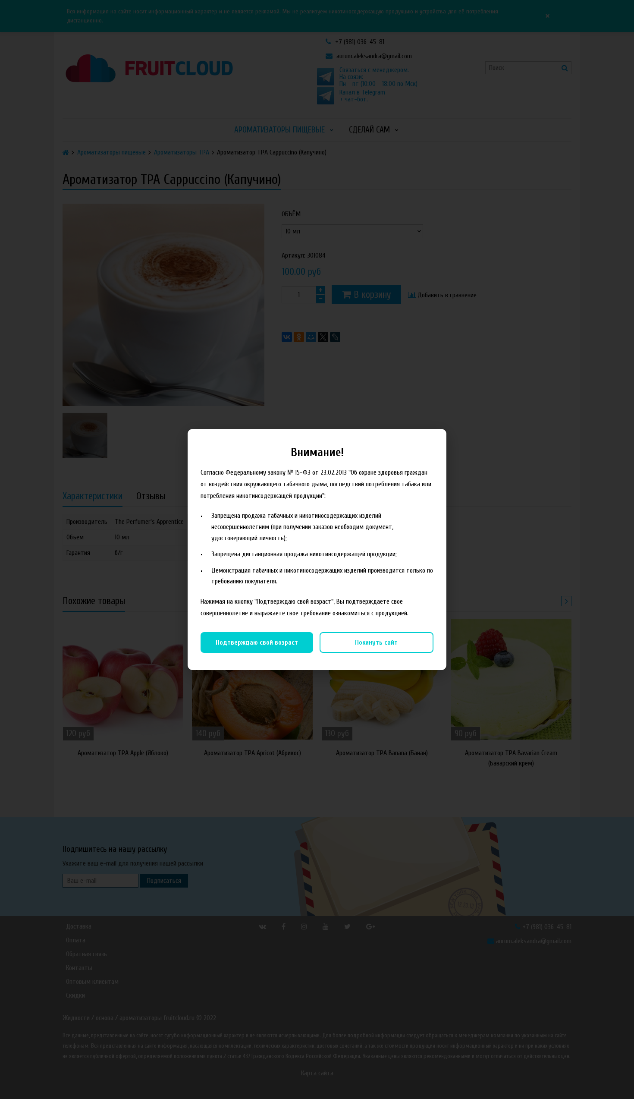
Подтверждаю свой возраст (257, 642)
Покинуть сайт (376, 642)
